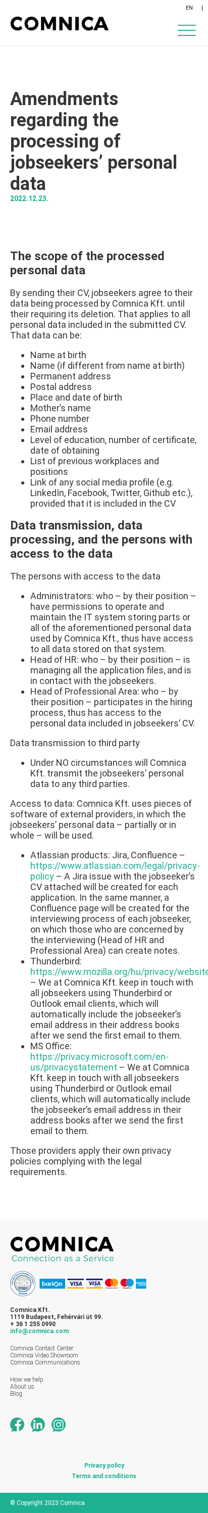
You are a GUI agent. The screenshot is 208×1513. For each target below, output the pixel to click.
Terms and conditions (104, 1476)
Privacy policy (104, 1465)
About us (22, 1386)
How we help (26, 1379)
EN (189, 8)
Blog (16, 1393)
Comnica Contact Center (41, 1348)
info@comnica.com (39, 1331)
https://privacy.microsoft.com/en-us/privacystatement (99, 1061)
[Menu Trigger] (186, 30)
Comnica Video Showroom (44, 1355)
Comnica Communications (45, 1362)
